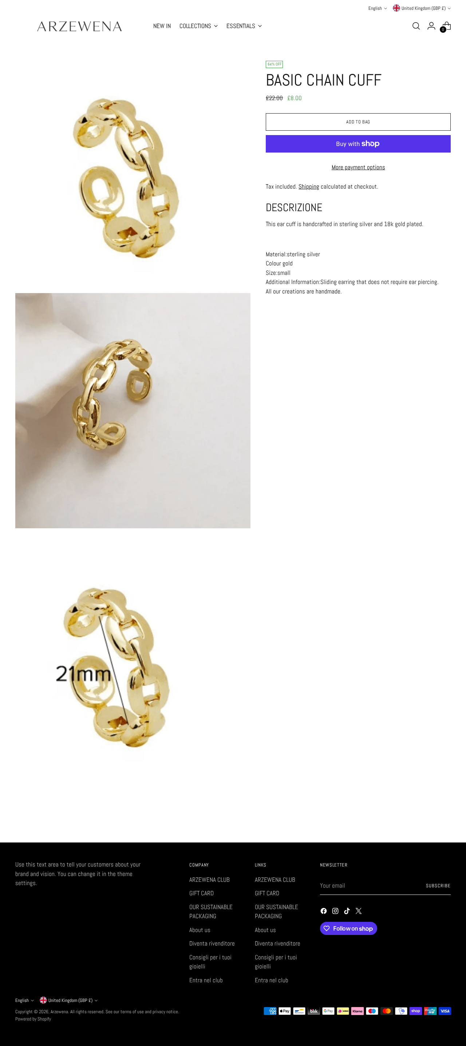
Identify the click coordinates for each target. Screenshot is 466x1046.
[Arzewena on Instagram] (336, 912)
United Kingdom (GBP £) (424, 8)
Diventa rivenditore (212, 943)
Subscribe (438, 886)
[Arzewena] (79, 26)
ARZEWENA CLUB (209, 880)
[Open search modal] (416, 26)
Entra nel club (206, 980)
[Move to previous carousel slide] (428, 818)
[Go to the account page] (431, 26)
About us (199, 930)
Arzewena (59, 1011)
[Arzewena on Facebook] (324, 912)
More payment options (358, 167)
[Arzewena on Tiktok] (347, 912)
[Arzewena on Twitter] (359, 912)
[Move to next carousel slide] (444, 817)
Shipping (309, 186)
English (375, 8)
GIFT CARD (201, 893)
